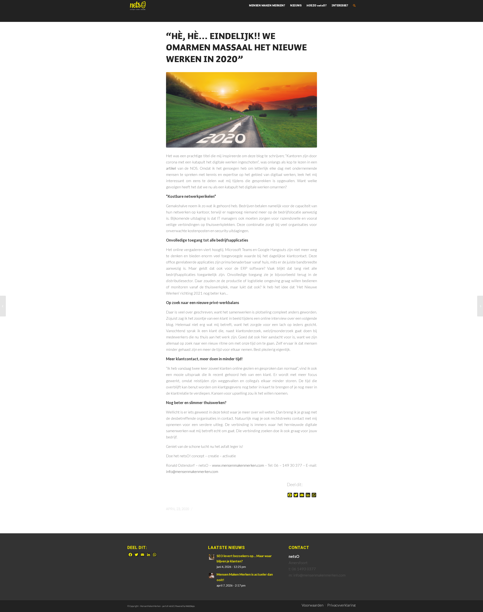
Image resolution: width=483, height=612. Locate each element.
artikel (171, 168)
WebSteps (190, 606)
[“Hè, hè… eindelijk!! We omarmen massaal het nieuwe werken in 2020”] (241, 110)
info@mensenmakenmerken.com (192, 471)
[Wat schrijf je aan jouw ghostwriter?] (480, 306)
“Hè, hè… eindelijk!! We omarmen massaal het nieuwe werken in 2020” (236, 48)
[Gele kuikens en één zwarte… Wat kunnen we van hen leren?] (3, 306)
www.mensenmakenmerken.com (238, 465)
